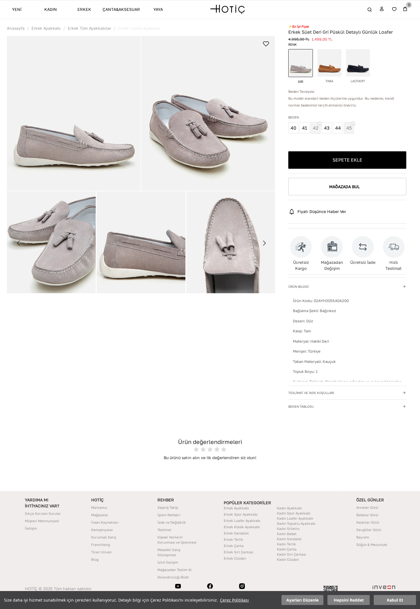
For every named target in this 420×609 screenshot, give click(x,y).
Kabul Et (395, 600)
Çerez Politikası (234, 600)
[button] (74, 113)
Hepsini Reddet (349, 600)
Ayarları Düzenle (302, 600)
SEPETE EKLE (347, 160)
